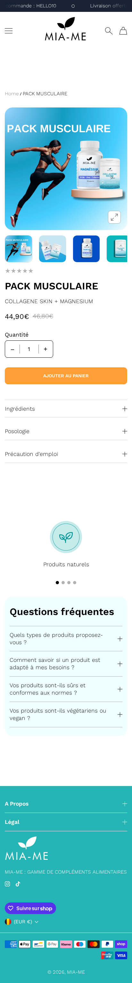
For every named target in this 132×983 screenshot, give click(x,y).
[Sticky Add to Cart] (117, 967)
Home (12, 94)
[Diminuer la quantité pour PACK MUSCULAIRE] (12, 349)
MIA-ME (76, 972)
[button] (57, 582)
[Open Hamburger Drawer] (8, 31)
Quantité (17, 334)
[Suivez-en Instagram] (7, 884)
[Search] (109, 31)
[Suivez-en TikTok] (18, 884)
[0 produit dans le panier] (123, 31)
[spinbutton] (29, 349)
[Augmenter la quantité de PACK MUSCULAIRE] (45, 349)
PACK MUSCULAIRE (45, 94)
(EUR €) (23, 922)
